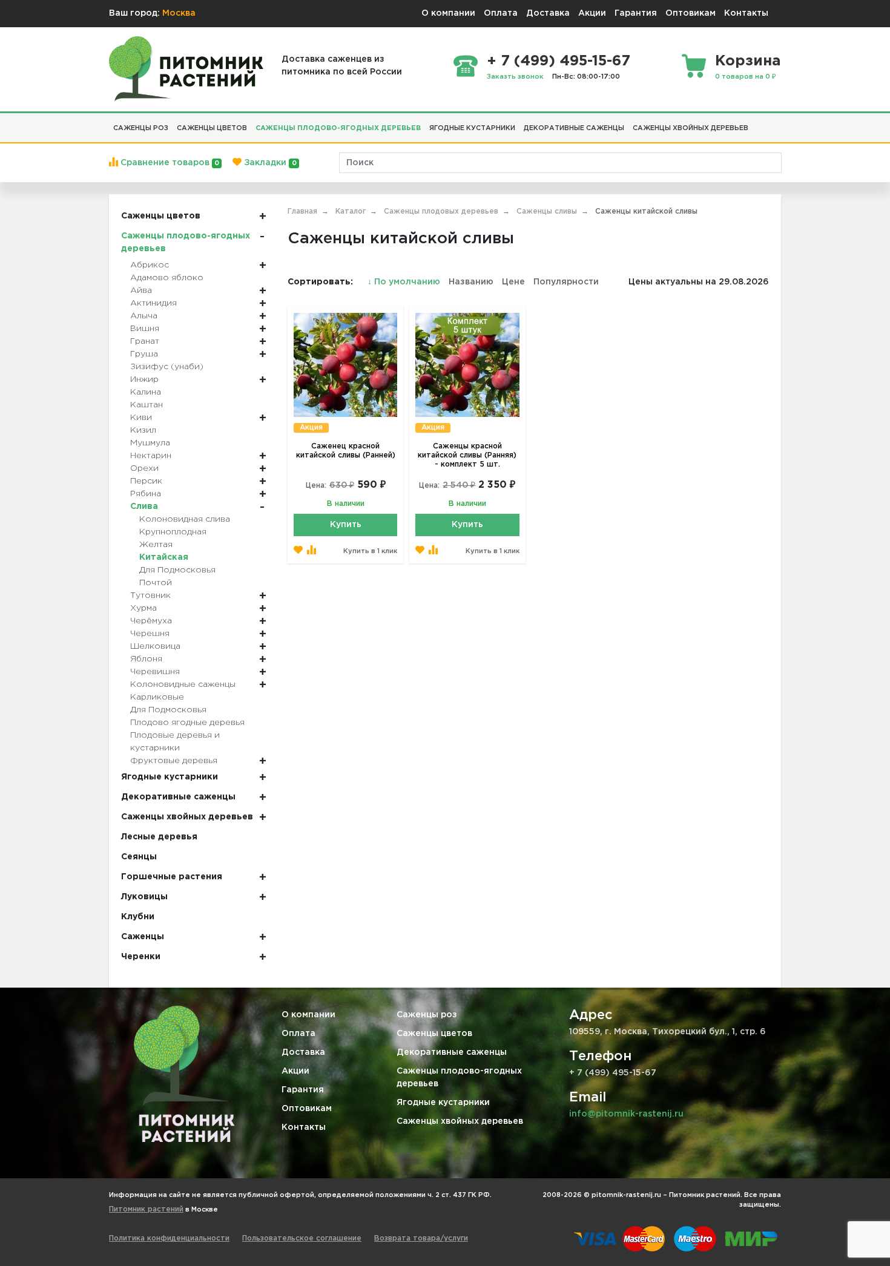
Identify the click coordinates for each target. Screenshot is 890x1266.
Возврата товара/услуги (421, 1238)
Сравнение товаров (168, 162)
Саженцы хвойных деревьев (460, 1121)
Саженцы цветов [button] (212, 128)
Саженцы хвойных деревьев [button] (690, 128)
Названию (471, 282)
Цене (513, 282)
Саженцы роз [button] (140, 128)
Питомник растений (146, 1209)
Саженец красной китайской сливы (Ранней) (345, 451)
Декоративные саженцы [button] (574, 128)
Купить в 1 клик (370, 551)
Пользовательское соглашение (301, 1238)
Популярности (566, 282)
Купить (345, 524)
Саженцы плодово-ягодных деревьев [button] (338, 128)
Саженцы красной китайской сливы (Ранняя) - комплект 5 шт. (467, 455)
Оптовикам (690, 13)
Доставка (548, 13)
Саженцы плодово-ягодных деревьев (459, 1077)
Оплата (501, 13)
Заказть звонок (515, 77)
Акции (592, 13)
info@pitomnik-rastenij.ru (626, 1114)
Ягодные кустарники (443, 1102)
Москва (179, 13)
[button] (757, 123)
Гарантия (636, 13)
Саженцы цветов (434, 1033)
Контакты (746, 13)
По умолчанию (405, 282)
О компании (448, 13)
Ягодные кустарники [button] (472, 128)
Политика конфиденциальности (169, 1238)
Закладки (269, 162)
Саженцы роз (427, 1014)
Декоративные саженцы (452, 1052)
